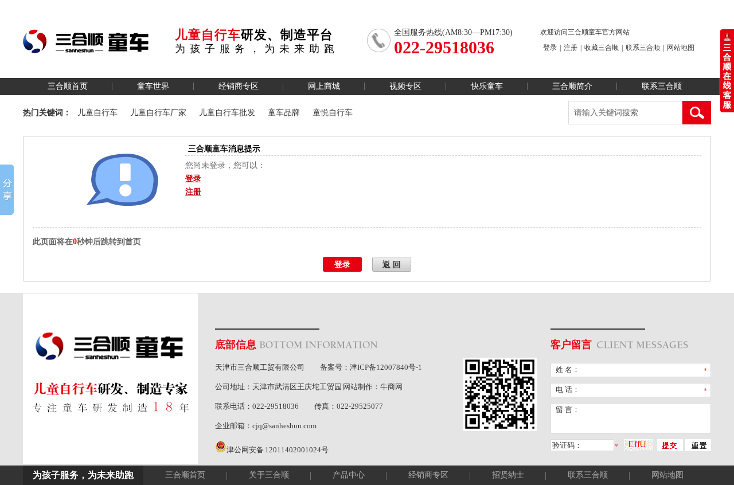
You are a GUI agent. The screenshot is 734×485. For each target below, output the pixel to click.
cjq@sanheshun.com (284, 425)
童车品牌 (284, 112)
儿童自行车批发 (227, 112)
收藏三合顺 (601, 48)
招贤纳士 (508, 475)
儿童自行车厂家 (158, 112)
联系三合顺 (643, 48)
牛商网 (391, 386)
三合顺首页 (68, 86)
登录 (550, 48)
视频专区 (405, 86)
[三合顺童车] (86, 47)
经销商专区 (238, 86)
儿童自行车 (97, 112)
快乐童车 (487, 86)
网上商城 (324, 86)
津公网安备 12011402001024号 (278, 449)
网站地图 (680, 48)
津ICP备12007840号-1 (386, 367)
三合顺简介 (572, 86)
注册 (570, 48)
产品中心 (349, 475)
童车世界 (153, 86)
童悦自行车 (333, 112)
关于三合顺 (269, 475)
